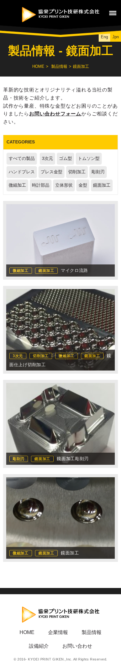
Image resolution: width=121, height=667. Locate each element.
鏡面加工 (101, 185)
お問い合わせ (77, 646)
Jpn (115, 37)
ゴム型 (65, 158)
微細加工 (17, 185)
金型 (82, 185)
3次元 (47, 158)
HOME (38, 66)
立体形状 (64, 185)
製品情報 (59, 66)
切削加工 (77, 172)
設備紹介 (39, 646)
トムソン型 (89, 158)
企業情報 (58, 632)
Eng (104, 37)
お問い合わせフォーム (55, 113)
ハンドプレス (22, 172)
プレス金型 (51, 172)
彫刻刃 (98, 172)
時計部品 (40, 185)
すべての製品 (22, 158)
